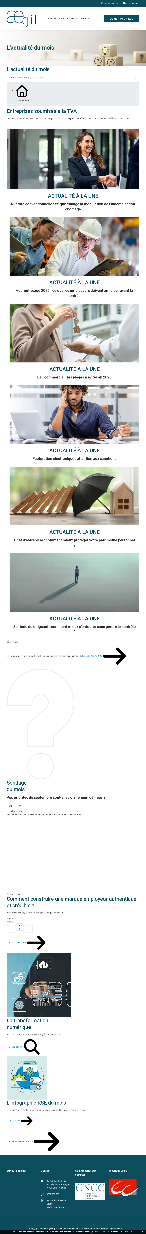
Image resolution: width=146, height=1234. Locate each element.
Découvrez (15, 1120)
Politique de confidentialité (68, 1228)
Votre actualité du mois (21, 1141)
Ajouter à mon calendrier (23, 125)
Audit (61, 18)
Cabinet (52, 18)
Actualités (85, 18)
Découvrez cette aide (91, 655)
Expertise (72, 18)
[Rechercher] (136, 78)
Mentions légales (45, 1228)
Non (19, 805)
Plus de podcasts (18, 942)
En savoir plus (125, 1232)
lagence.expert (115, 1228)
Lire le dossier (16, 1046)
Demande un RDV (121, 18)
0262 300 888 (111, 3)
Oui (10, 805)
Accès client (133, 3)
